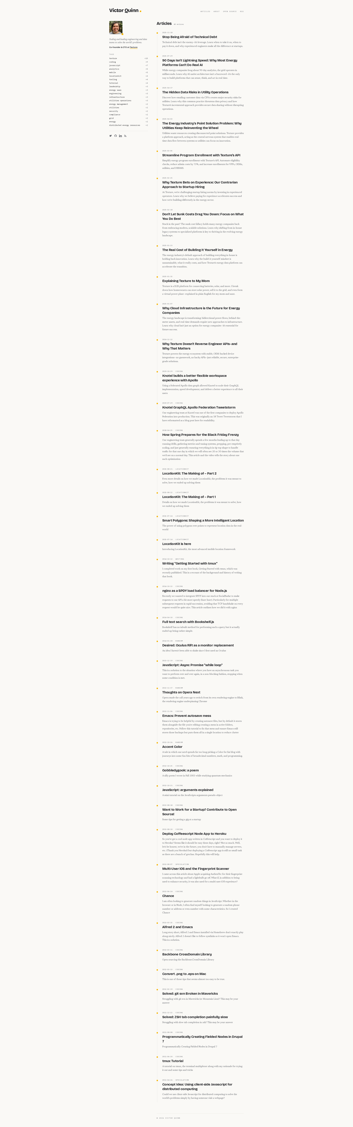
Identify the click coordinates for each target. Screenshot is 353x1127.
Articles (205, 11)
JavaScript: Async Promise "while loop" (192, 665)
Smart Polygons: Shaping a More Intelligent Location (203, 520)
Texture (133, 47)
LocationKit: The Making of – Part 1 (189, 497)
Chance (168, 896)
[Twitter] (110, 135)
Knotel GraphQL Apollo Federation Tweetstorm (198, 407)
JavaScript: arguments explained (187, 790)
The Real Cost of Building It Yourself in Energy (197, 250)
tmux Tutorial (172, 1061)
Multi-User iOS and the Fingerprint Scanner (195, 869)
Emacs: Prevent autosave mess (186, 716)
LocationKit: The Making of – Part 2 (189, 473)
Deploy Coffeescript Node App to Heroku (194, 834)
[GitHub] (115, 135)
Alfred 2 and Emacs (177, 927)
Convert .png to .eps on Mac (184, 974)
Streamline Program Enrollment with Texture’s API (201, 155)
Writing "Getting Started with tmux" (189, 563)
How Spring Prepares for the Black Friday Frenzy (200, 435)
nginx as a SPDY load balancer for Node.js (194, 591)
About (217, 11)
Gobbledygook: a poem (180, 770)
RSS (242, 11)
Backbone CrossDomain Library (187, 954)
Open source (230, 11)
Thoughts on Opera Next (181, 692)
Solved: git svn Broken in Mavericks (190, 994)
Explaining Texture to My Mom (186, 281)
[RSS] (125, 135)
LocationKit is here (176, 544)
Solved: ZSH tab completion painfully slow (195, 1017)
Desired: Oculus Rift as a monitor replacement (198, 645)
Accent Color (172, 747)
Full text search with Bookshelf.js (188, 622)
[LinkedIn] (120, 135)
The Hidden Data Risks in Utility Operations (195, 92)
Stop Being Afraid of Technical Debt (189, 37)
